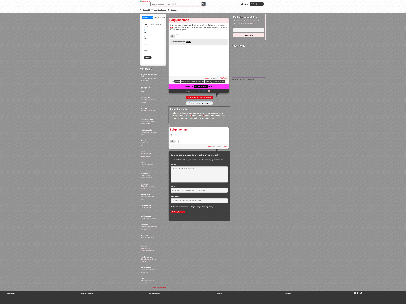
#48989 (210, 146)
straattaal (177, 81)
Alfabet (219, 293)
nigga (225, 146)
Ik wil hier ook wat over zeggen (200, 97)
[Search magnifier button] (203, 4)
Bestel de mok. (199, 86)
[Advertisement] (199, 61)
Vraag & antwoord (160, 10)
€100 (145, 44)
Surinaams (208, 81)
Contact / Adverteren (87, 293)
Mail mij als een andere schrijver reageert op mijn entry (192, 207)
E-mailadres (175, 197)
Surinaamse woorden (218, 81)
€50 (145, 38)
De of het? (146, 10)
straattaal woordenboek (197, 81)
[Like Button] (172, 36)
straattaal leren (185, 81)
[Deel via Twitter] (204, 91)
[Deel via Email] (209, 91)
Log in (245, 4)
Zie (159, 287)
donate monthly (149, 17)
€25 (145, 33)
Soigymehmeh (179, 20)
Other (146, 50)
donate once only (161, 17)
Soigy (172, 27)
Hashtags (288, 293)
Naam (173, 186)
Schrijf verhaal (258, 4)
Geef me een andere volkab (200, 103)
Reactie (173, 165)
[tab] (147, 17)
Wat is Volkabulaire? (155, 293)
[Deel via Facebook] (199, 91)
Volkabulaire (11, 293)
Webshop (174, 10)
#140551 (205, 78)
